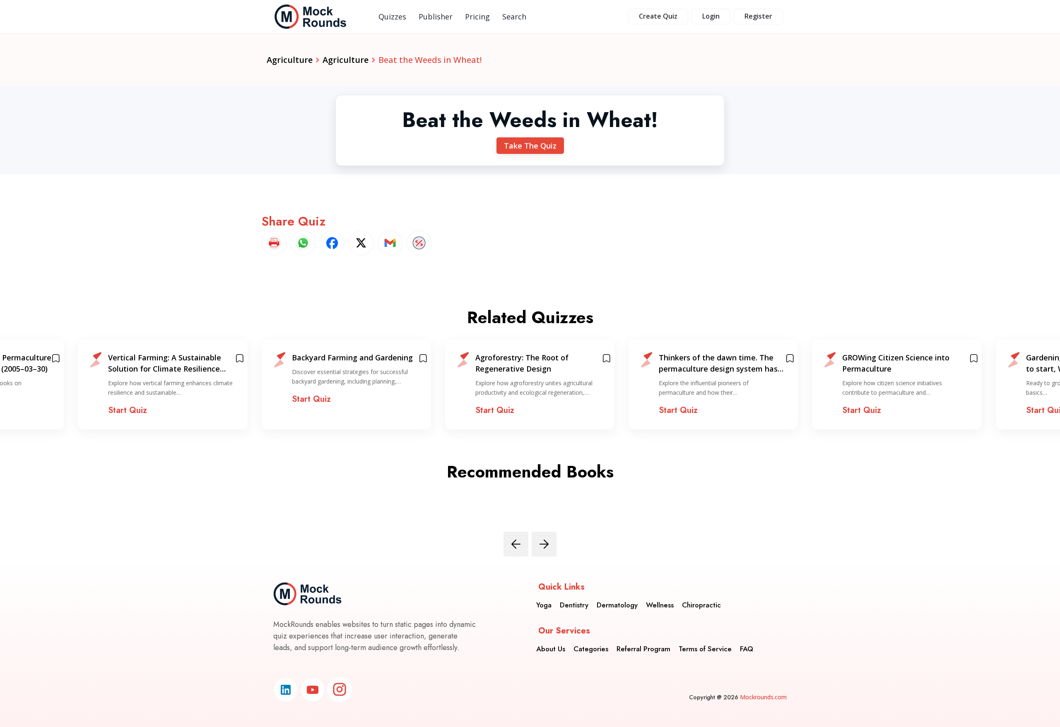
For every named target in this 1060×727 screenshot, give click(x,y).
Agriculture (290, 59)
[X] (361, 242)
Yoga (544, 605)
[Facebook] (332, 242)
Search (514, 17)
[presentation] (516, 544)
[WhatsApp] (303, 242)
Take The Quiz (530, 146)
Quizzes (392, 17)
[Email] (390, 242)
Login (711, 16)
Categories (590, 649)
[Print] (274, 242)
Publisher (436, 17)
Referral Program (643, 649)
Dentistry (574, 605)
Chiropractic (701, 605)
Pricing (477, 17)
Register (758, 16)
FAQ (746, 649)
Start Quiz (127, 410)
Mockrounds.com (763, 697)
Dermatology (617, 605)
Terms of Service (705, 649)
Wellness (660, 605)
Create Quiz (658, 16)
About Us (550, 649)
